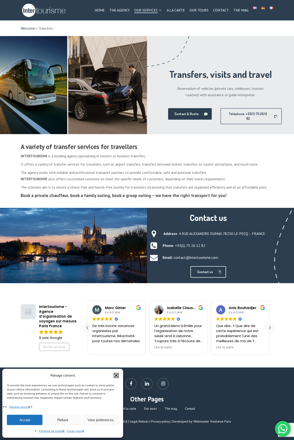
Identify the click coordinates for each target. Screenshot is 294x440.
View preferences (101, 420)
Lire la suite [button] (163, 347)
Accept (25, 420)
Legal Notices (139, 421)
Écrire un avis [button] (54, 347)
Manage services (19, 407)
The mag (171, 408)
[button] (116, 375)
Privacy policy (75, 431)
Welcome (28, 28)
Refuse (62, 420)
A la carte (129, 408)
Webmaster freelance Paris (212, 421)
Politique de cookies (52, 431)
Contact (190, 408)
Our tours (150, 408)
